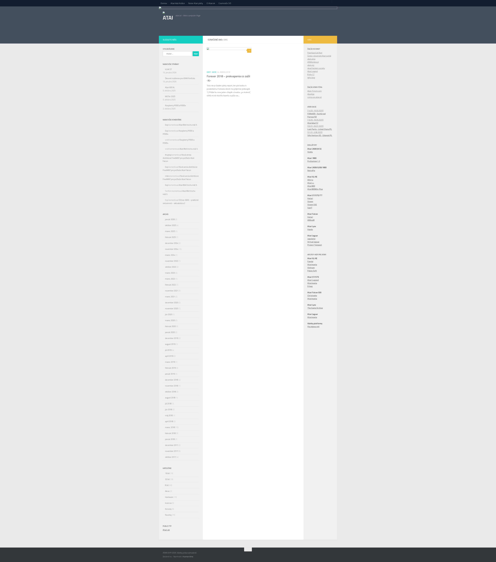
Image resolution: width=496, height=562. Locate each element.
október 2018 (170, 391)
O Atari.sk (211, 3)
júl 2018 (168, 403)
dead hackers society (316, 68)
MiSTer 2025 (170, 96)
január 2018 (170, 439)
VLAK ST (168, 69)
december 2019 (171, 338)
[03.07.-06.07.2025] (319, 128)
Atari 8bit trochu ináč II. (188, 124)
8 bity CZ (310, 74)
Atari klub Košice (178, 3)
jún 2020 (168, 314)
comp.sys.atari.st (314, 97)
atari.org (310, 65)
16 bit (167, 473)
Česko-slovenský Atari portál (319, 55)
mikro (167, 176)
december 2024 (171, 243)
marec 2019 (170, 362)
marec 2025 (170, 231)
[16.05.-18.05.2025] (315, 121)
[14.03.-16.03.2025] (316, 113)
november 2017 (171, 451)
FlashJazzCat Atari (314, 52)
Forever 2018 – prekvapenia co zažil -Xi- (228, 78)
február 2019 (170, 367)
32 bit (167, 479)
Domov (164, 3)
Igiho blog (311, 77)
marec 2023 (170, 272)
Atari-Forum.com (314, 91)
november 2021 (171, 290)
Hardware (169, 497)
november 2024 (171, 249)
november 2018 (171, 385)
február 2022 (170, 284)
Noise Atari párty (195, 3)
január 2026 (170, 219)
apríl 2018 (169, 421)
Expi (166, 124)
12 (249, 50)
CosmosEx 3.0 (225, 3)
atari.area (311, 58)
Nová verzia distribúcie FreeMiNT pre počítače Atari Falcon (178, 158)
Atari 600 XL (170, 87)
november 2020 (171, 308)
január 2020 (170, 332)
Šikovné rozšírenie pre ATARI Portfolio (180, 78)
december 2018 (171, 379)
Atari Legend (312, 71)
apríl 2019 (169, 356)
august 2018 (170, 397)
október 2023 (170, 266)
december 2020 (171, 302)
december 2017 (171, 445)
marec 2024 (170, 255)
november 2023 (171, 260)
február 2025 (170, 237)
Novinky (168, 514)
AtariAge (310, 94)
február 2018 (170, 433)
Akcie (214, 72)
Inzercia (168, 503)
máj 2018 (169, 415)
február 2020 (170, 326)
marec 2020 (170, 320)
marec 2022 (170, 278)
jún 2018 (168, 409)
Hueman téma (188, 556)
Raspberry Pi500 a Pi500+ (175, 105)
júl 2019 (168, 350)
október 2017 (170, 457)
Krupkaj (168, 154)
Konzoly (168, 508)
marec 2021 (170, 296)
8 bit (209, 72)
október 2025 (170, 225)
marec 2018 (170, 427)
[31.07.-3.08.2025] (319, 134)
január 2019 (170, 373)
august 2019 (170, 344)
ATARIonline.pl (313, 62)
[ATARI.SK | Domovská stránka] (168, 17)
